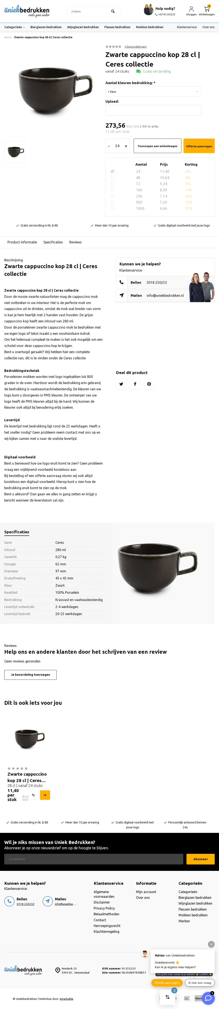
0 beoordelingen (135, 46)
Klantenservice (187, 27)
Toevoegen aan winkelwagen (158, 146)
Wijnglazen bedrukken (83, 27)
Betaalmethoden (106, 914)
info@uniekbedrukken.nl (165, 295)
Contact (100, 920)
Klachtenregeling (106, 931)
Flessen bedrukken (117, 27)
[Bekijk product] (44, 795)
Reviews (75, 242)
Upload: (112, 101)
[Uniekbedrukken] (27, 11)
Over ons (209, 27)
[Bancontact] (187, 999)
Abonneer (200, 859)
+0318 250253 (166, 14)
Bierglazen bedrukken (46, 27)
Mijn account (146, 892)
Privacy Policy (104, 908)
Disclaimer (102, 902)
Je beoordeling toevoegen (30, 674)
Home (8, 37)
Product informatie (22, 242)
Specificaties (53, 242)
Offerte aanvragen (199, 146)
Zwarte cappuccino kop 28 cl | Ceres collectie (43, 37)
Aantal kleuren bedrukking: (130, 83)
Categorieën (13, 27)
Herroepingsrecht (107, 926)
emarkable (66, 998)
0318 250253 (157, 282)
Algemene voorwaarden (104, 894)
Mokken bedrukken (149, 27)
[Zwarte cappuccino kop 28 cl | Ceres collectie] (28, 739)
